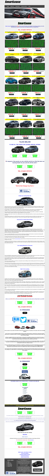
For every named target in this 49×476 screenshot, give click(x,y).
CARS (29, 6)
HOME (8, 6)
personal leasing (18, 238)
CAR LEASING (9, 465)
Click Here (25, 434)
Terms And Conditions (25, 453)
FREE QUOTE (18, 6)
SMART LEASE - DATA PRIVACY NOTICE (25, 452)
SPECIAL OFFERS (24, 6)
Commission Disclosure (25, 455)
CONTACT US (9, 466)
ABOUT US (12, 6)
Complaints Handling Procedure (25, 454)
